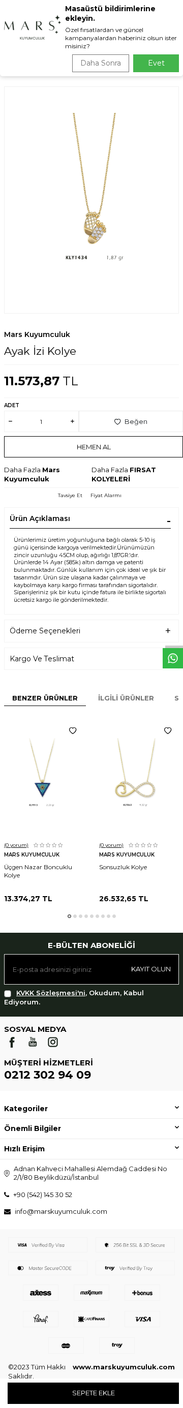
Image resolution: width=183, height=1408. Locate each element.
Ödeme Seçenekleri (45, 630)
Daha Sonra (100, 63)
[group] (91, 200)
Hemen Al (94, 447)
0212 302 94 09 (47, 1075)
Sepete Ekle (93, 1393)
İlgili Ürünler (126, 698)
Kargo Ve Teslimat (42, 658)
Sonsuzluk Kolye (123, 867)
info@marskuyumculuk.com (61, 1211)
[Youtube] (32, 1042)
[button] (69, 916)
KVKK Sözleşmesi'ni (50, 993)
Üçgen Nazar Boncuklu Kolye (38, 871)
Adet (11, 405)
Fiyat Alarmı (105, 495)
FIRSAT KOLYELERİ (124, 474)
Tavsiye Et (70, 495)
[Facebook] (12, 1042)
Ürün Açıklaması (40, 518)
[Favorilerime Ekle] (72, 731)
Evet (156, 63)
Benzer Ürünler (45, 698)
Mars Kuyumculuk (37, 334)
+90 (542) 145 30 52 (42, 1194)
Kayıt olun (151, 969)
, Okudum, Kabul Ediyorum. (74, 997)
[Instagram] (53, 1042)
